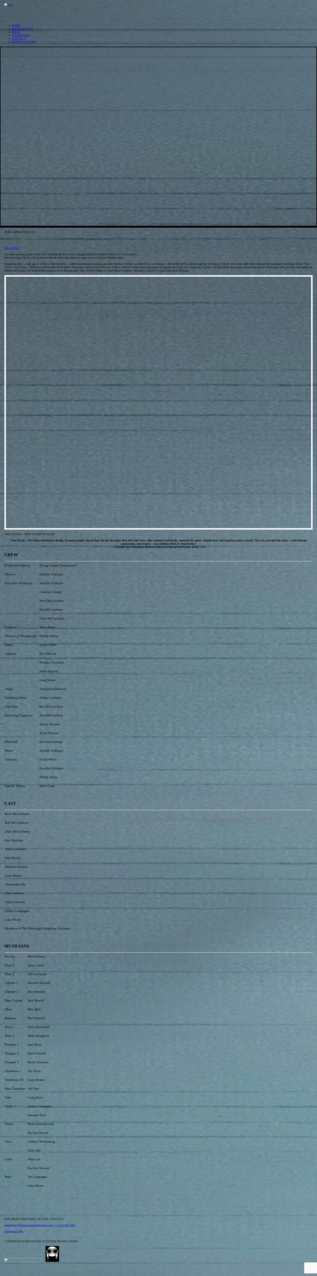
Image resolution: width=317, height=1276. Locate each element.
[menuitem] (162, 25)
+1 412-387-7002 (65, 1225)
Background (22, 28)
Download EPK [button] (13, 1231)
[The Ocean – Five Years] (158, 10)
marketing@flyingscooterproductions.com (28, 1225)
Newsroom (20, 35)
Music (16, 32)
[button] (5, 1203)
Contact (19, 38)
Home (16, 25)
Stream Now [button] (11, 248)
